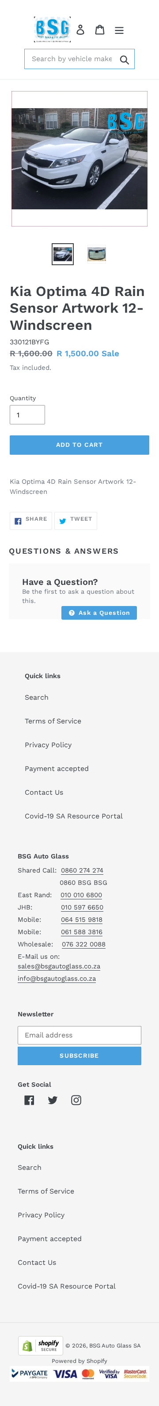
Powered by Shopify (79, 1361)
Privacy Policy (48, 745)
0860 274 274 (82, 870)
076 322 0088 (84, 944)
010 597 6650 (82, 907)
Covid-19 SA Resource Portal (74, 816)
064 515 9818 (81, 920)
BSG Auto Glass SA (115, 1345)
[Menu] (119, 30)
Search (37, 697)
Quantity (23, 398)
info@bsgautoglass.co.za (57, 978)
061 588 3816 (81, 932)
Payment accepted (57, 768)
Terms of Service (53, 721)
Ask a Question (103, 612)
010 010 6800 (81, 895)
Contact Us (44, 792)
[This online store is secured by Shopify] (40, 1345)
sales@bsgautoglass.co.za (59, 966)
